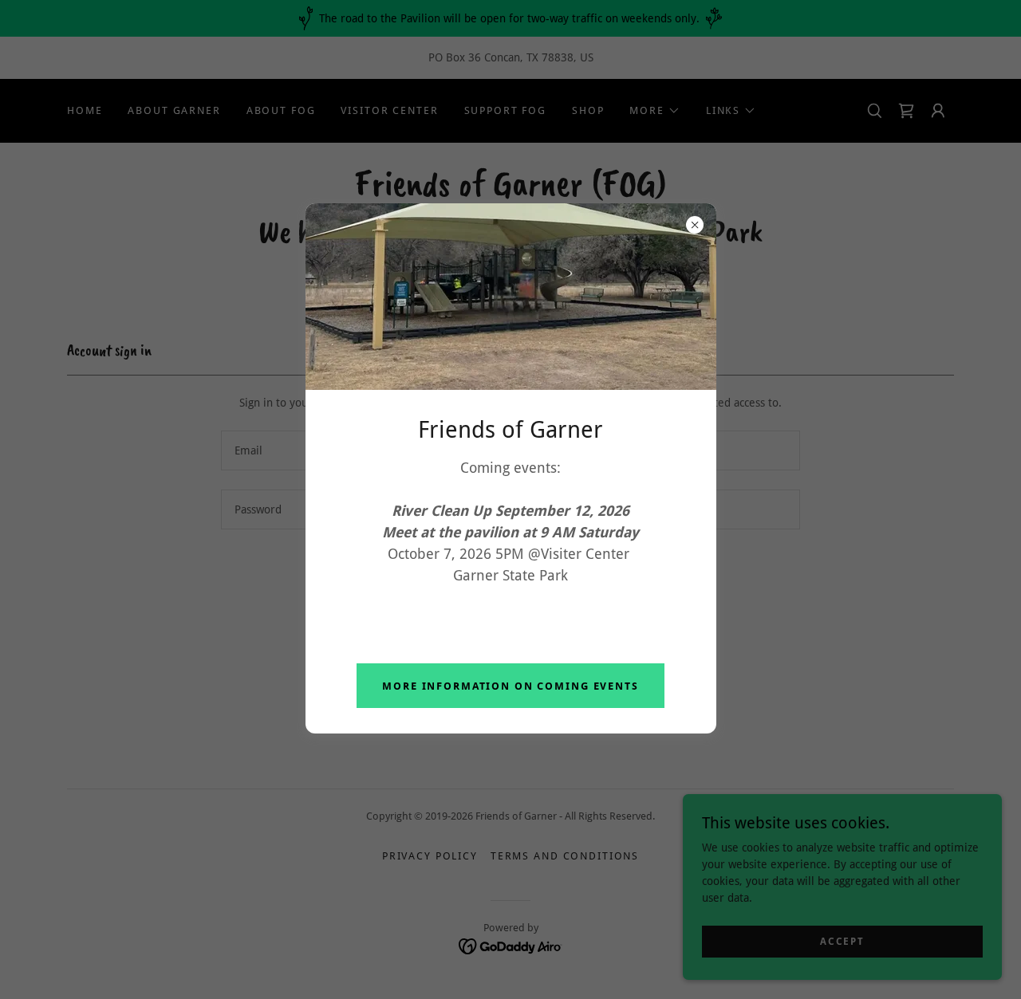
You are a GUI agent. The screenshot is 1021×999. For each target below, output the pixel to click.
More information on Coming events (510, 686)
